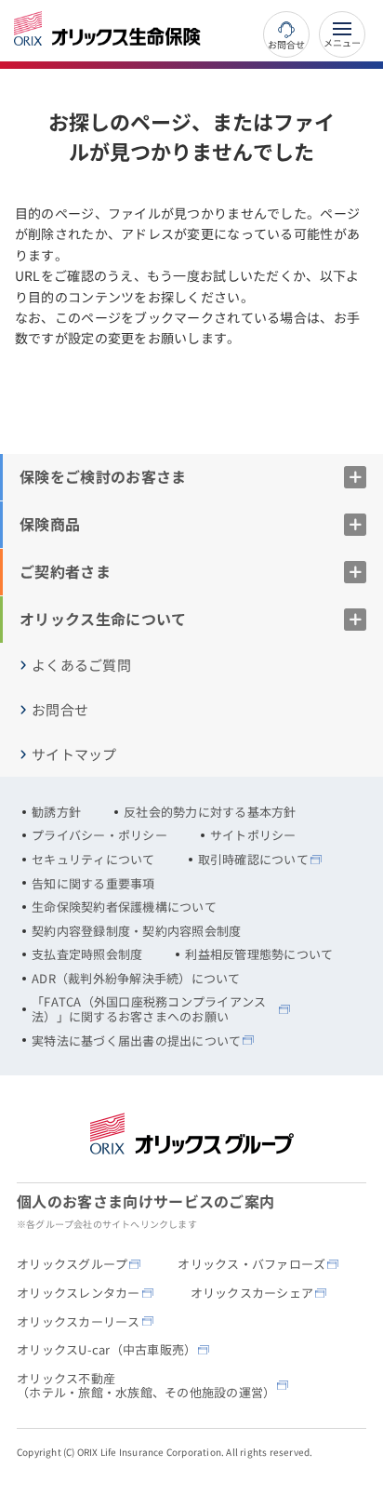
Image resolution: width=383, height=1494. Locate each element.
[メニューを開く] (342, 34)
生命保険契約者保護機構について (124, 907)
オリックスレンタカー (78, 1293)
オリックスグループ (72, 1264)
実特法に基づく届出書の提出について (136, 1041)
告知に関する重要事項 (93, 883)
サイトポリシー (253, 835)
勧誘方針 (56, 812)
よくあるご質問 (81, 665)
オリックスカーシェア (252, 1293)
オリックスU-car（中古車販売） (106, 1349)
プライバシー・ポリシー (99, 835)
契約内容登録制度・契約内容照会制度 (136, 931)
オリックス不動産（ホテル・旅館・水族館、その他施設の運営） (146, 1385)
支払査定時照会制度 (87, 954)
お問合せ (286, 43)
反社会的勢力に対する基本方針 (210, 812)
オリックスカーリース (78, 1321)
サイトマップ (74, 754)
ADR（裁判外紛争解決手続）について (136, 978)
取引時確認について (253, 859)
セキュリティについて (93, 859)
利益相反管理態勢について (259, 954)
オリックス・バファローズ (251, 1264)
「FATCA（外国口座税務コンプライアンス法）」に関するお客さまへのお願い (149, 1008)
